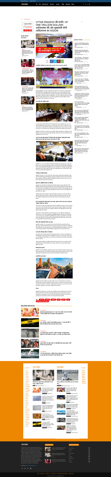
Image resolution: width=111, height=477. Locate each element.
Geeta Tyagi (29, 27)
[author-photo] (75, 47)
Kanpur (44, 419)
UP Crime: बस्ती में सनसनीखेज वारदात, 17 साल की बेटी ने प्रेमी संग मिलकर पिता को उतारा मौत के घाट (55, 323)
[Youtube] (89, 4)
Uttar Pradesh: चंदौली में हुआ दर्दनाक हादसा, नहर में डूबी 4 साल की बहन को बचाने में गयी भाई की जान (55, 354)
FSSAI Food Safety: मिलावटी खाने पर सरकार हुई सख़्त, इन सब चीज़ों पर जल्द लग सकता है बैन (82, 80)
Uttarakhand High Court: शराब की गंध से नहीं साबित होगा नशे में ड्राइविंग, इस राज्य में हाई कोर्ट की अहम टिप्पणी (72, 420)
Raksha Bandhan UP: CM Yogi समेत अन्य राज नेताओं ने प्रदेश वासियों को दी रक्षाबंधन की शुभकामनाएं (56, 313)
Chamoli (68, 402)
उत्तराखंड (60, 367)
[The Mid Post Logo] (27, 4)
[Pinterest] (58, 61)
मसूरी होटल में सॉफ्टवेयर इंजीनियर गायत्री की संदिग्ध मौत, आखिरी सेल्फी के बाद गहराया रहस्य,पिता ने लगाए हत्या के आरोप (71, 428)
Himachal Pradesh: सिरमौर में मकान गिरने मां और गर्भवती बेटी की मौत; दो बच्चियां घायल (72, 406)
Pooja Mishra (78, 83)
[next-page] (76, 155)
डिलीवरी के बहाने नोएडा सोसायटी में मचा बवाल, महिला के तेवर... (43, 383)
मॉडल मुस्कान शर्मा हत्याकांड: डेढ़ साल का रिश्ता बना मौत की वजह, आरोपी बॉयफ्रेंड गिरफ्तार (27, 108)
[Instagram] (85, 4)
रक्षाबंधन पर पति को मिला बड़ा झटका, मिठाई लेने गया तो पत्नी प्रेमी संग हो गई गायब (82, 45)
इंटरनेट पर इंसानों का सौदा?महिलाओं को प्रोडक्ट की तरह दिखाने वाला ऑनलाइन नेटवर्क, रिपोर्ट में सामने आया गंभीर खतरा (82, 119)
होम (21, 19)
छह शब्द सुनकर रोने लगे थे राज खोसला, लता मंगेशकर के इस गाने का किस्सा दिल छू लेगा (82, 127)
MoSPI (63, 299)
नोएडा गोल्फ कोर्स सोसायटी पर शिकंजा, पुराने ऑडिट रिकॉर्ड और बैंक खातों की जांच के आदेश (48, 407)
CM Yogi (41, 299)
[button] (89, 1)
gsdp (59, 299)
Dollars (47, 299)
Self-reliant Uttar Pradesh (42, 301)
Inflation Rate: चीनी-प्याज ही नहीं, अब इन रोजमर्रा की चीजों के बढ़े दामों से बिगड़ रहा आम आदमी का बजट (82, 112)
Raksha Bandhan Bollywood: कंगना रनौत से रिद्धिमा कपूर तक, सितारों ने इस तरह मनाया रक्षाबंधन (82, 103)
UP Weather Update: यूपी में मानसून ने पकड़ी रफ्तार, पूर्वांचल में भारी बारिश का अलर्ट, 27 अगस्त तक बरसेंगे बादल (55, 333)
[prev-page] (74, 155)
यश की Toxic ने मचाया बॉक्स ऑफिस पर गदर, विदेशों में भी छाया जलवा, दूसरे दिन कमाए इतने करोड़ (27, 90)
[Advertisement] (55, 11)
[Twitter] (87, 4)
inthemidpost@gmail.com (31, 465)
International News (26, 68)
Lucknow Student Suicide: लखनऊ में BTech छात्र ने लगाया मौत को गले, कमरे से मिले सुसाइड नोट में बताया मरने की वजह (82, 95)
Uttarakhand (59, 385)
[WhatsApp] (62, 61)
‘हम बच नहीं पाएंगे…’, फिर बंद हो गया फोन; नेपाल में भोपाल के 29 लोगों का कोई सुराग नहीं (27, 71)
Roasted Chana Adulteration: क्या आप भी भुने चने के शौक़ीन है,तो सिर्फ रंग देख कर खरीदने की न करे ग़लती (48, 416)
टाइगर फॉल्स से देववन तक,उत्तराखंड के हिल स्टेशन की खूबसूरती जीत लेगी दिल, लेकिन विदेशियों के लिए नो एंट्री (72, 412)
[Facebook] (83, 4)
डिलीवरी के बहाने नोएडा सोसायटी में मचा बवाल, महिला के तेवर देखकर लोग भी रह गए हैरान (27, 52)
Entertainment (25, 86)
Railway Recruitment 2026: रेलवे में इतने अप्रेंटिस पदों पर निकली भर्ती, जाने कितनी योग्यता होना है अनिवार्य (82, 142)
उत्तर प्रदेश (36, 367)
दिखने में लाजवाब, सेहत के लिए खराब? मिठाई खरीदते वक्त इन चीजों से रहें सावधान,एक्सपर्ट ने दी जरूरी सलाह (82, 150)
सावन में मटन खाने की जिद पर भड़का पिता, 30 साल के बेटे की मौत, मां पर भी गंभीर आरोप (82, 135)
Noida (23, 49)
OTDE (68, 299)
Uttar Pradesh (27, 19)
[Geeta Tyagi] (25, 27)
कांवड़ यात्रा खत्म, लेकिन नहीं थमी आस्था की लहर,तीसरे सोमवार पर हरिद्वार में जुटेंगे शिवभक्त (71, 390)
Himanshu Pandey (25, 55)
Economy (53, 299)
